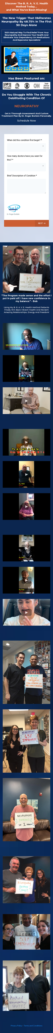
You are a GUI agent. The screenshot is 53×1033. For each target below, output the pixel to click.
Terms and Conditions (33, 1025)
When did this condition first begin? (24, 140)
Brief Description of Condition (22, 175)
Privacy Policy (17, 1025)
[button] (42, 223)
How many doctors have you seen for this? (24, 158)
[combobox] (26, 147)
